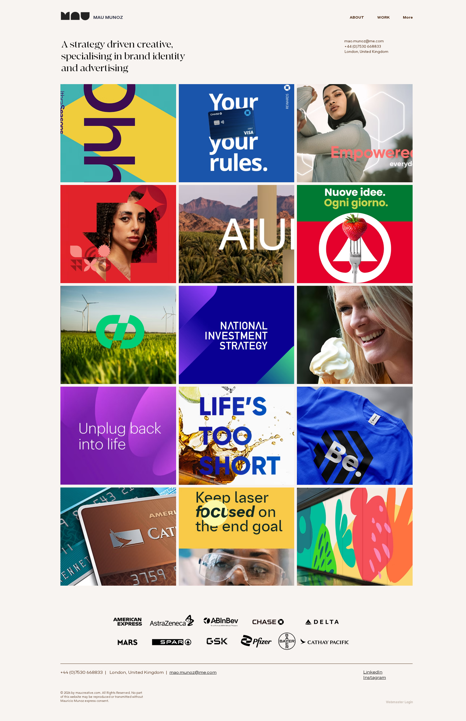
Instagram (374, 677)
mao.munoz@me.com (364, 41)
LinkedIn (372, 672)
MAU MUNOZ (108, 17)
